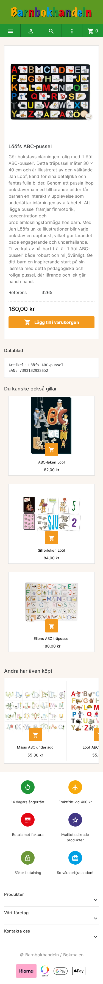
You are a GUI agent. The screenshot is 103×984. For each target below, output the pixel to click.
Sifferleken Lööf (51, 550)
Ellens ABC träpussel (51, 638)
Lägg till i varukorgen (51, 322)
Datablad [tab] (13, 350)
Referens (18, 292)
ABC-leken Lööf (51, 462)
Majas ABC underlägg (35, 747)
